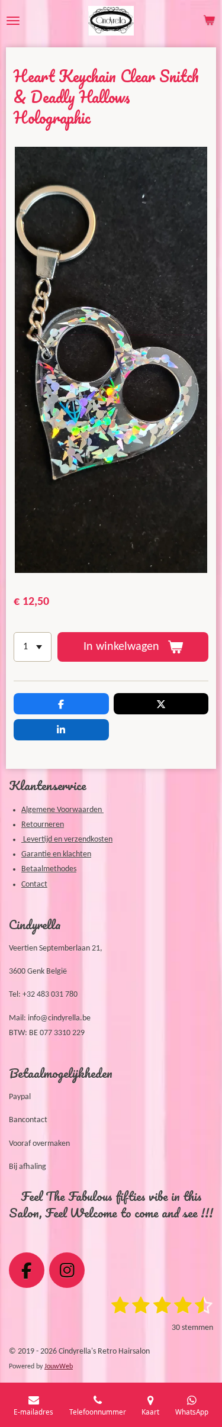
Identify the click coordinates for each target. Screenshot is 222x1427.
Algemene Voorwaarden (62, 810)
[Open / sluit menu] (13, 20)
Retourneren (42, 824)
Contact (34, 884)
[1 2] (33, 647)
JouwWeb (58, 1366)
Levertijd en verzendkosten (66, 839)
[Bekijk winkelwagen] (209, 20)
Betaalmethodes (48, 869)
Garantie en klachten (56, 854)
